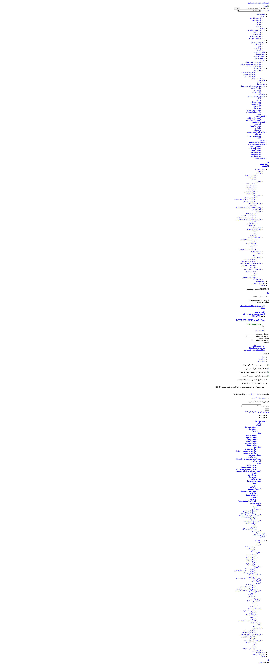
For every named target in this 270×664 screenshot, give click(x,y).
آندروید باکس (256, 34)
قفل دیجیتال (260, 84)
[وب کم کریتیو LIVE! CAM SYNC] (252, 306)
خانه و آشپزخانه (259, 52)
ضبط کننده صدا (259, 68)
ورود (267, 409)
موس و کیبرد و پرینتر (253, 110)
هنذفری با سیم (255, 152)
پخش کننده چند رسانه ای (256, 30)
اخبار (263, 357)
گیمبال (258, 50)
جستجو (237, 8)
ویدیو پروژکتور (256, 479)
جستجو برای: (264, 8)
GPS (259, 98)
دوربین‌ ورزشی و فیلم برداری (250, 64)
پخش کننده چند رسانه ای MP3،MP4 (248, 459)
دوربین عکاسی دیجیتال (253, 62)
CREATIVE (256, 316)
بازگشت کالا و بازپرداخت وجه (254, 350)
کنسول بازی (260, 116)
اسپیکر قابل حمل (255, 18)
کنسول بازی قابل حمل (253, 120)
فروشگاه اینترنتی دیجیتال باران (258, 3)
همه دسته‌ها (261, 14)
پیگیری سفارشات (259, 346)
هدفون (258, 433)
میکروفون (257, 70)
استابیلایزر (257, 44)
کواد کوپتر (253, 493)
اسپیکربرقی (256, 20)
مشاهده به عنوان (263, 302)
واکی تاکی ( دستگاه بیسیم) (247, 501)
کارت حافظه (256, 104)
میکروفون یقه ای (250, 76)
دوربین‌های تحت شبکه (253, 66)
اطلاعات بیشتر (260, 312)
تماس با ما (261, 361)
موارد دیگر (257, 108)
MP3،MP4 (257, 32)
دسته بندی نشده (259, 56)
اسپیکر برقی (252, 429)
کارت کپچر (261, 94)
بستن (260, 662)
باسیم (259, 22)
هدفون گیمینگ (256, 150)
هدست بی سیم (255, 146)
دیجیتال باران (253, 394)
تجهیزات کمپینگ (255, 126)
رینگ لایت (257, 48)
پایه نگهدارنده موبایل (254, 136)
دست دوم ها (260, 54)
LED (259, 82)
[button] (135, 342)
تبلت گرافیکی (256, 88)
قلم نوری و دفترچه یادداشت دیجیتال (252, 86)
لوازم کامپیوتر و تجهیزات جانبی (250, 515)
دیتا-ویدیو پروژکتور (254, 38)
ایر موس (258, 124)
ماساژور (258, 128)
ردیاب (259, 505)
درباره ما (262, 359)
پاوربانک (258, 134)
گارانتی (262, 537)
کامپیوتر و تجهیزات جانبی (256, 96)
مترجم (262, 140)
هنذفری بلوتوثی (255, 154)
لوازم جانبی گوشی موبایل (256, 132)
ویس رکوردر (256, 78)
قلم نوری (257, 90)
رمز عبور (265, 405)
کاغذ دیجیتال (256, 92)
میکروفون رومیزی (249, 74)
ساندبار (258, 26)
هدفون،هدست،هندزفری (256, 144)
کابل (259, 138)
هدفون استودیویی (255, 148)
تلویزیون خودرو (255, 36)
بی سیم (262, 28)
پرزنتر (259, 100)
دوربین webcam (251, 465)
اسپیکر (262, 16)
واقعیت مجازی (260, 158)
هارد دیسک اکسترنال (253, 112)
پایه (259, 46)
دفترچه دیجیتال (259, 58)
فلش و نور (261, 80)
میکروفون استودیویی (249, 72)
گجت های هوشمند (258, 122)
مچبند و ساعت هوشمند (257, 142)
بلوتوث (258, 24)
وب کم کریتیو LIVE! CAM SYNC (250, 320)
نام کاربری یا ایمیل (262, 401)
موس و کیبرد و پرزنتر (249, 517)
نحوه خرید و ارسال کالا (257, 348)
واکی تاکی (257, 130)
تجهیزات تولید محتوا (258, 42)
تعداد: (263, 308)
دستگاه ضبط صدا (255, 455)
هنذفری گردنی (256, 156)
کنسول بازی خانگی (254, 118)
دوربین (262, 60)
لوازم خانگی (256, 531)
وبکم (259, 114)
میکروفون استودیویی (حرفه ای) (245, 451)
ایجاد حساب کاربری (258, 398)
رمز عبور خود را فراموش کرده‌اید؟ (257, 411)
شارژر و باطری (255, 102)
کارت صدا (257, 106)
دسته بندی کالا (260, 421)
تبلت (263, 40)
